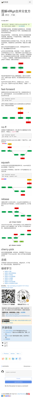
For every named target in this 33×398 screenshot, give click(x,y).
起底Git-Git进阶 (9, 280)
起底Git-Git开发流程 (10, 281)
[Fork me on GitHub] (27, 394)
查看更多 (7, 339)
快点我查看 (22, 26)
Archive (13, 353)
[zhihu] (2, 395)
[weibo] (29, 394)
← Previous (5, 353)
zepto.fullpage (9, 330)
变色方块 (7, 336)
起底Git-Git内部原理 (10, 276)
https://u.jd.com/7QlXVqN (12, 314)
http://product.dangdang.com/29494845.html (18, 316)
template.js (8, 332)
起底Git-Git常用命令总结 (11, 283)
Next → (19, 353)
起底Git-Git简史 (9, 275)
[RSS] (4, 395)
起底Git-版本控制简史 (10, 273)
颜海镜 (5, 2)
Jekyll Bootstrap (21, 394)
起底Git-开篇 (8, 271)
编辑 (13, 15)
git (6, 343)
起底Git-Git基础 (9, 278)
